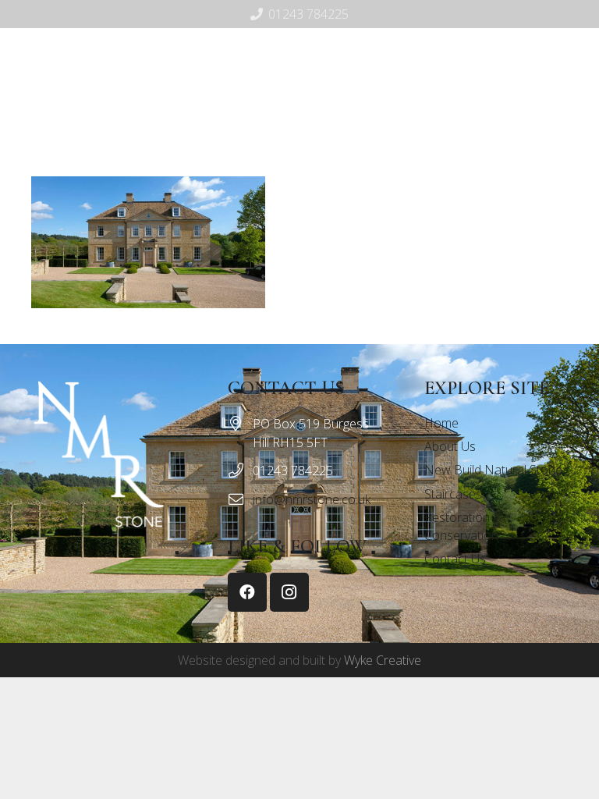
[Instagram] (329, 125)
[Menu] (266, 125)
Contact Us (455, 558)
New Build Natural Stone (493, 469)
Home (441, 422)
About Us (450, 446)
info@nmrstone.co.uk (311, 499)
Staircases (453, 493)
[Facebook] (304, 125)
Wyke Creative (382, 660)
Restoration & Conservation (463, 526)
